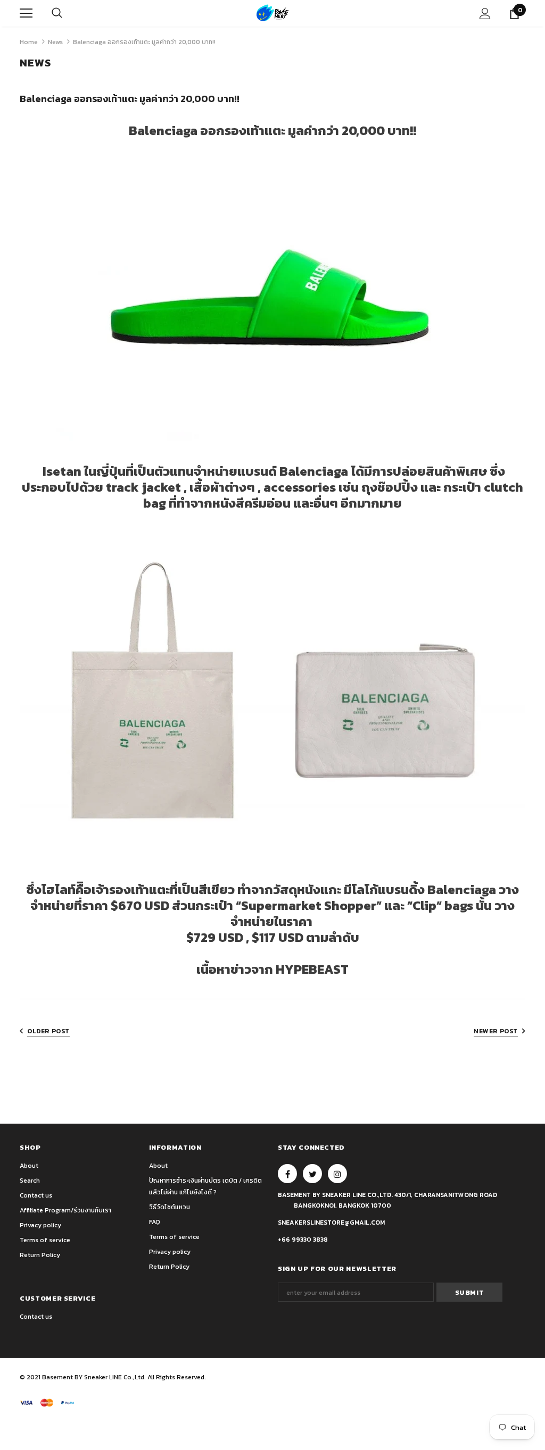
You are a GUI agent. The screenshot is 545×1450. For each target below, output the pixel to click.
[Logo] (272, 13)
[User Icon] (485, 13)
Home (29, 42)
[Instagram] (337, 1173)
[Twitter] (312, 1173)
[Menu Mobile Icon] (26, 13)
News (55, 42)
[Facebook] (287, 1173)
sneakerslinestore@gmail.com (331, 1222)
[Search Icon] (57, 13)
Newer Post (496, 1031)
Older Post (48, 1031)
